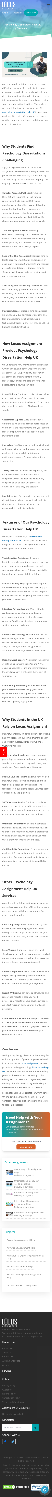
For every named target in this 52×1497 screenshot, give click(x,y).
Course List (7, 1356)
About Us (6, 1352)
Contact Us (7, 1348)
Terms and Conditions (13, 1402)
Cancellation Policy (11, 1398)
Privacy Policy (8, 1385)
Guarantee (7, 1389)
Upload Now (26, 1147)
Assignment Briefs (11, 1360)
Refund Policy (8, 1393)
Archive (6, 1365)
